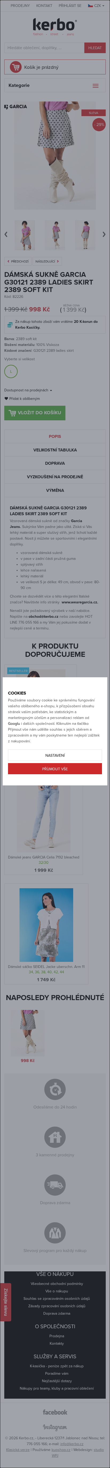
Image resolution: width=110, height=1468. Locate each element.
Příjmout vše (55, 769)
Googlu (14, 723)
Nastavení (55, 755)
